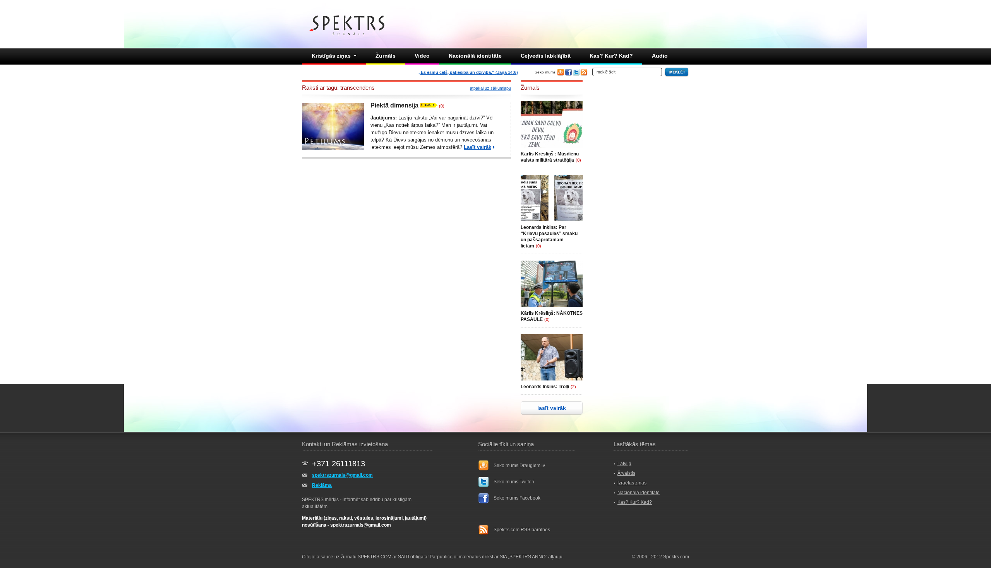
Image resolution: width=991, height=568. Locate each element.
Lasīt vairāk (477, 147)
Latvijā (624, 463)
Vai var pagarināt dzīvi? (456, 118)
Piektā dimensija (394, 105)
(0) (441, 106)
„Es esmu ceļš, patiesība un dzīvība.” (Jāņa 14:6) (468, 72)
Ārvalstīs (626, 473)
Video (422, 56)
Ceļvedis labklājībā (546, 56)
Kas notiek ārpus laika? (412, 125)
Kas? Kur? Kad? (611, 56)
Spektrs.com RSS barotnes (522, 529)
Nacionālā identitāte (475, 56)
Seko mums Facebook (517, 498)
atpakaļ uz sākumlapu (490, 88)
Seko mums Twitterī (514, 481)
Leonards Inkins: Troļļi (545, 386)
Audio (660, 56)
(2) (573, 386)
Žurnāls (385, 56)
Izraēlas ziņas (631, 483)
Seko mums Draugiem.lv (519, 465)
